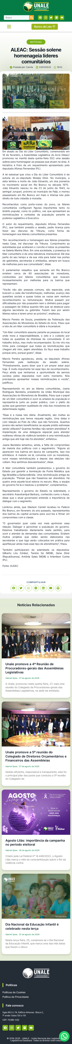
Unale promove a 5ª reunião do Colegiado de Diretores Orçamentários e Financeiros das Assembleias (36, 756)
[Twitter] (51, 17)
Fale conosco (15, 1005)
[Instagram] (45, 17)
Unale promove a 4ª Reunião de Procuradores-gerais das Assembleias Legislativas (34, 668)
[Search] (31, 17)
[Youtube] (62, 17)
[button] (9, 26)
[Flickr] (56, 17)
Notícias (36, 42)
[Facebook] (40, 17)
